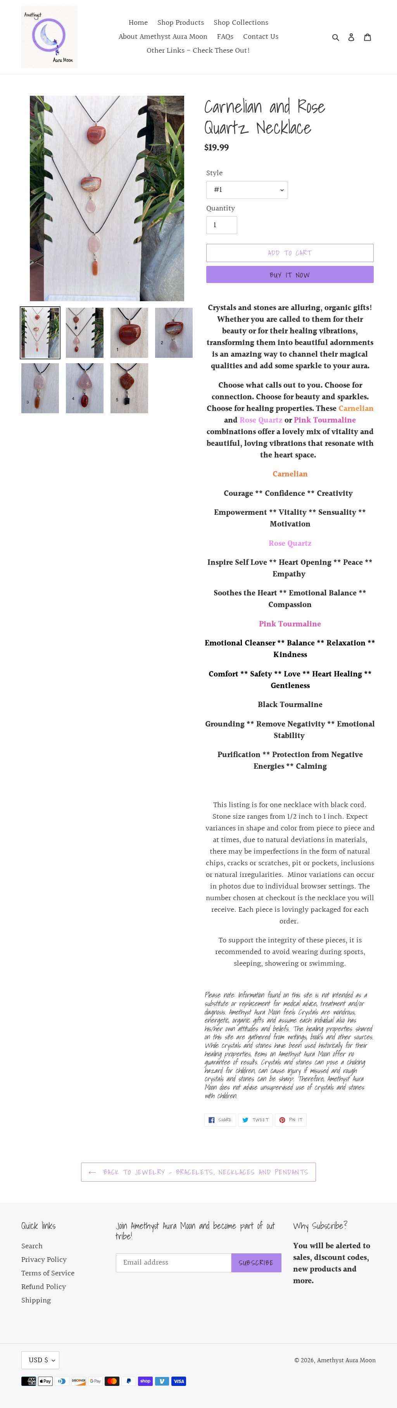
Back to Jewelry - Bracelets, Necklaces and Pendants (204, 1172)
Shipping (36, 1300)
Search (32, 1246)
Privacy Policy (44, 1260)
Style (214, 173)
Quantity (220, 208)
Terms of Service (47, 1273)
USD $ (38, 1360)
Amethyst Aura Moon (346, 1360)
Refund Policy (43, 1287)
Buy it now (290, 275)
